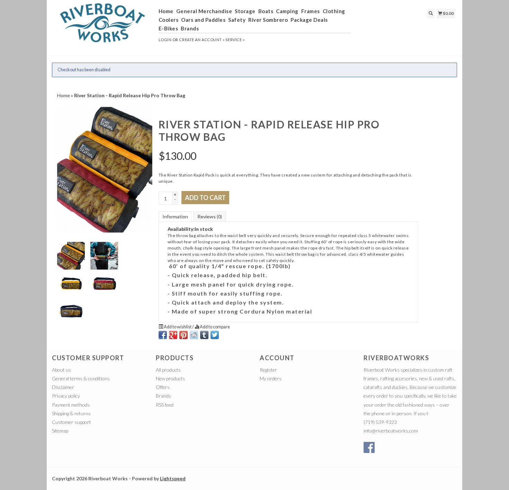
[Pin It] (183, 335)
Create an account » (201, 39)
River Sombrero (268, 20)
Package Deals (309, 20)
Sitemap (60, 431)
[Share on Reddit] (194, 335)
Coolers (169, 20)
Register (268, 370)
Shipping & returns (71, 413)
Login (165, 39)
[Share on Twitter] (215, 335)
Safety (236, 20)
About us (61, 370)
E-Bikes (168, 28)
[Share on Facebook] (163, 335)
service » (234, 39)
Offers (163, 387)
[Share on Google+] (173, 335)
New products (170, 378)
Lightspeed (173, 478)
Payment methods (71, 405)
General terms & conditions (81, 378)
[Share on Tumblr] (204, 335)
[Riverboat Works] (102, 27)
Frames (310, 11)
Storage (245, 11)
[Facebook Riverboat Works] (369, 447)
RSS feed (164, 405)
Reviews (209, 216)
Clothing (334, 11)
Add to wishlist (177, 326)
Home (166, 11)
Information (175, 216)
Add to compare (214, 326)
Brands (190, 28)
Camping (287, 11)
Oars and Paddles (203, 20)
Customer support (71, 422)
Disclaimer (63, 387)
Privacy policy (66, 396)
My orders (271, 378)
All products (168, 370)
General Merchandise (204, 11)
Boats (266, 11)
